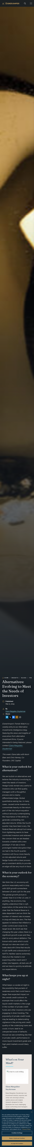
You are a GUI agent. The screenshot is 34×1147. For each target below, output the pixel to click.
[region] (17, 1128)
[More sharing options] (20, 717)
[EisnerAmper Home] (10, 3)
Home (6, 677)
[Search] (25, 3)
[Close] (32, 1112)
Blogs (23, 677)
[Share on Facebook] (13, 717)
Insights (14, 677)
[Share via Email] (16, 717)
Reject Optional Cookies (17, 1138)
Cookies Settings (17, 1133)
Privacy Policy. (26, 1129)
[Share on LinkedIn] (7, 717)
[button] (31, 3)
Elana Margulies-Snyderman (15, 711)
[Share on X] (10, 717)
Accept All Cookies (17, 1143)
